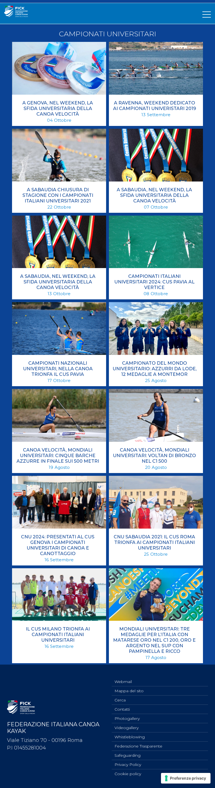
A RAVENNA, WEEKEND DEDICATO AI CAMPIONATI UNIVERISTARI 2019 (154, 105)
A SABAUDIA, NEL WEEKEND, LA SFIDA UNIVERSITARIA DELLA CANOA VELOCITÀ (154, 195)
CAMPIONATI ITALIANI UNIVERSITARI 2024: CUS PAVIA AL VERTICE (154, 282)
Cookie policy (127, 773)
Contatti (122, 709)
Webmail (123, 681)
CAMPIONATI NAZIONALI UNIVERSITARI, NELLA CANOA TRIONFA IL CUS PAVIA (58, 368)
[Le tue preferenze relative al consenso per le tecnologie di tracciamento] (186, 778)
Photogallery (127, 718)
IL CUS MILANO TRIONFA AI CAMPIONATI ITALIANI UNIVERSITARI (58, 634)
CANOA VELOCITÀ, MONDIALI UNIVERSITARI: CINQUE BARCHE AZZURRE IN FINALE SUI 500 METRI (58, 455)
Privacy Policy (127, 764)
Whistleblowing (129, 736)
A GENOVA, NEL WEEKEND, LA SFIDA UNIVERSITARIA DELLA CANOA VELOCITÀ (57, 108)
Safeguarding (127, 755)
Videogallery (126, 727)
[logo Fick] (16, 15)
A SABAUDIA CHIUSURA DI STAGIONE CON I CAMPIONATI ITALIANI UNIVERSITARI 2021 (57, 195)
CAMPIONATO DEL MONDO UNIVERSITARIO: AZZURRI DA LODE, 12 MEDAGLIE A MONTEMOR (155, 368)
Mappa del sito (129, 690)
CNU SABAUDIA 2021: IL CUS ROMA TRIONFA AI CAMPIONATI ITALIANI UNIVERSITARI (154, 542)
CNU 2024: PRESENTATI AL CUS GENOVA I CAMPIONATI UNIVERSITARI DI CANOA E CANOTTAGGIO (57, 545)
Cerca (120, 700)
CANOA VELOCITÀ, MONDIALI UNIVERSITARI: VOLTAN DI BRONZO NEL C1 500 (154, 455)
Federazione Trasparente (138, 746)
